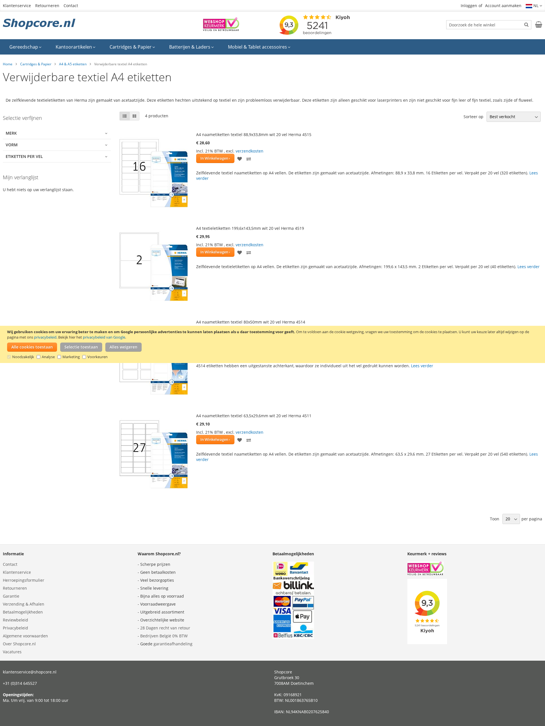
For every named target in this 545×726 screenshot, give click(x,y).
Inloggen (469, 5)
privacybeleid (45, 337)
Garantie (11, 596)
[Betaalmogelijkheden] (293, 637)
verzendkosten (249, 151)
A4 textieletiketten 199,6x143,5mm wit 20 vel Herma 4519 (250, 228)
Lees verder (528, 266)
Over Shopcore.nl (19, 643)
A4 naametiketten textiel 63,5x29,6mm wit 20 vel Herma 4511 (253, 415)
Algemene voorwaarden (25, 636)
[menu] (272, 47)
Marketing (71, 356)
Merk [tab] (11, 133)
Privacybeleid (15, 628)
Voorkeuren (97, 356)
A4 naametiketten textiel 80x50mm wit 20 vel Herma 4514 (250, 322)
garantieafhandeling (173, 643)
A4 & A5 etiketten (73, 64)
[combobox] (488, 24)
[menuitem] (25, 47)
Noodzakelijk (23, 356)
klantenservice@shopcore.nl (29, 672)
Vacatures (12, 651)
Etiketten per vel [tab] (24, 156)
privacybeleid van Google (104, 337)
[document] (273, 344)
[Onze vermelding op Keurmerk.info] (221, 29)
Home (7, 64)
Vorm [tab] (12, 144)
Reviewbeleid (15, 620)
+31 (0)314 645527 (20, 683)
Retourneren (47, 5)
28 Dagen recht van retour (165, 628)
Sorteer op (473, 116)
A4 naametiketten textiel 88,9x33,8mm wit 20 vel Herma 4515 (253, 134)
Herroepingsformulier (23, 580)
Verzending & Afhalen (23, 604)
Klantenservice (17, 5)
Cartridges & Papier (35, 64)
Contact (71, 5)
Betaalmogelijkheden (23, 612)
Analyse (48, 356)
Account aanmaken (503, 5)
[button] (534, 6)
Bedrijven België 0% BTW (164, 636)
